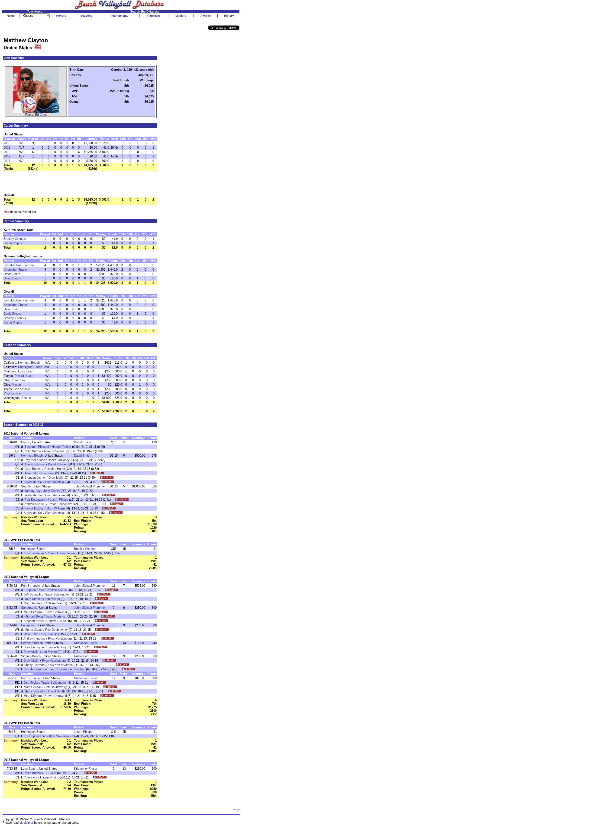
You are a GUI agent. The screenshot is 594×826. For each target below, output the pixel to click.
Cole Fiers (30, 777)
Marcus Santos (54, 451)
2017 (7, 156)
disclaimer (26, 822)
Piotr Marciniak (55, 482)
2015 (7, 143)
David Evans (12, 278)
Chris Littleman (34, 553)
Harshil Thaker (61, 446)
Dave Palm (31, 473)
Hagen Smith (49, 777)
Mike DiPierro (33, 612)
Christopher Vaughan (71, 669)
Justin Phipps (13, 243)
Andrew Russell (34, 504)
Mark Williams (55, 508)
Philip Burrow (32, 451)
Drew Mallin (56, 477)
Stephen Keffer (35, 590)
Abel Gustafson (34, 464)
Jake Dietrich (33, 599)
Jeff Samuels (33, 594)
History (229, 15)
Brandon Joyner (35, 477)
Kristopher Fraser (15, 269)
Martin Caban (33, 629)
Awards (205, 15)
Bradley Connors (15, 238)
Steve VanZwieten (60, 665)
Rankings (153, 15)
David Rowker (57, 464)
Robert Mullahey (59, 460)
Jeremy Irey (33, 491)
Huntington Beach (30, 367)
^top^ (236, 810)
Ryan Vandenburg (60, 638)
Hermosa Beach (29, 362)
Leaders (180, 15)
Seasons (86, 15)
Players (61, 15)
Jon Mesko (52, 599)
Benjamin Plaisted (37, 446)
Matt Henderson (34, 603)
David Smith (12, 274)
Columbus (18, 380)
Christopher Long (35, 736)
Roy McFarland (35, 460)
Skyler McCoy (34, 508)
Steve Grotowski (56, 612)
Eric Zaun (47, 473)
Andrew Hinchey (34, 638)
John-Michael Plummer (19, 265)
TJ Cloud (50, 773)
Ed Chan (41, 114)
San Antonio (22, 389)
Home (11, 15)
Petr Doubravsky (36, 499)
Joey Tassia (51, 491)
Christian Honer (54, 469)
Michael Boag (34, 616)
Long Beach (26, 371)
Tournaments (119, 15)
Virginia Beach (13, 393)
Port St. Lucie (24, 376)
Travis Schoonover (60, 504)
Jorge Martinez (56, 616)
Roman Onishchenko (61, 553)
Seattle (26, 398)
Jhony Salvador (35, 665)
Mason (16, 384)
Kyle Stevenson (60, 736)
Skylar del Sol (33, 482)
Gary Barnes (33, 469)
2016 (7, 147)
